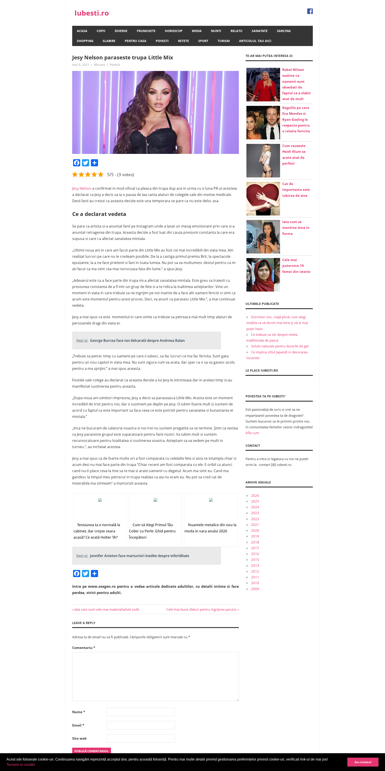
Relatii (236, 31)
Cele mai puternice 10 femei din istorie (296, 266)
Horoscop (173, 31)
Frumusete (146, 31)
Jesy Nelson (81, 188)
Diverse (121, 31)
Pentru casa (135, 41)
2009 (255, 589)
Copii (101, 31)
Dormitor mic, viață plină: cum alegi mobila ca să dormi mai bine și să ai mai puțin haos (277, 323)
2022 (255, 519)
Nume (78, 712)
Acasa (82, 31)
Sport (203, 41)
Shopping (85, 41)
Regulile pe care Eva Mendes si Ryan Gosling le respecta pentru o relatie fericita (296, 119)
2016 (255, 554)
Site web (79, 738)
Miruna (99, 64)
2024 (255, 507)
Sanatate (260, 31)
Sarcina (284, 31)
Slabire (109, 41)
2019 (255, 536)
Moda (197, 31)
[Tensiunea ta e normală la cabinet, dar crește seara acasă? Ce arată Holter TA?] (100, 509)
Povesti (162, 41)
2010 (255, 583)
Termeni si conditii (20, 765)
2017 (255, 548)
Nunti (216, 31)
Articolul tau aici (255, 41)
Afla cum (252, 433)
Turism (224, 41)
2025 (255, 501)
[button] (36, 765)
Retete (183, 41)
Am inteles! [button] (363, 762)
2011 (255, 577)
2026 (255, 495)
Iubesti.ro (91, 13)
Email (78, 725)
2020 (255, 530)
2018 (255, 542)
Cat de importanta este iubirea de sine (296, 189)
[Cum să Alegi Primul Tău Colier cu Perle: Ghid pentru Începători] (155, 509)
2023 (255, 513)
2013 (255, 565)
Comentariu (83, 647)
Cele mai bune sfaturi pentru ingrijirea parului (201, 609)
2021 (255, 524)
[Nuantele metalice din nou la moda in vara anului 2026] (210, 509)
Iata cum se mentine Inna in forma (295, 227)
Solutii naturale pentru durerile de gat (280, 346)
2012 (255, 571)
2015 (255, 559)
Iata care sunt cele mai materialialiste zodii (106, 609)
